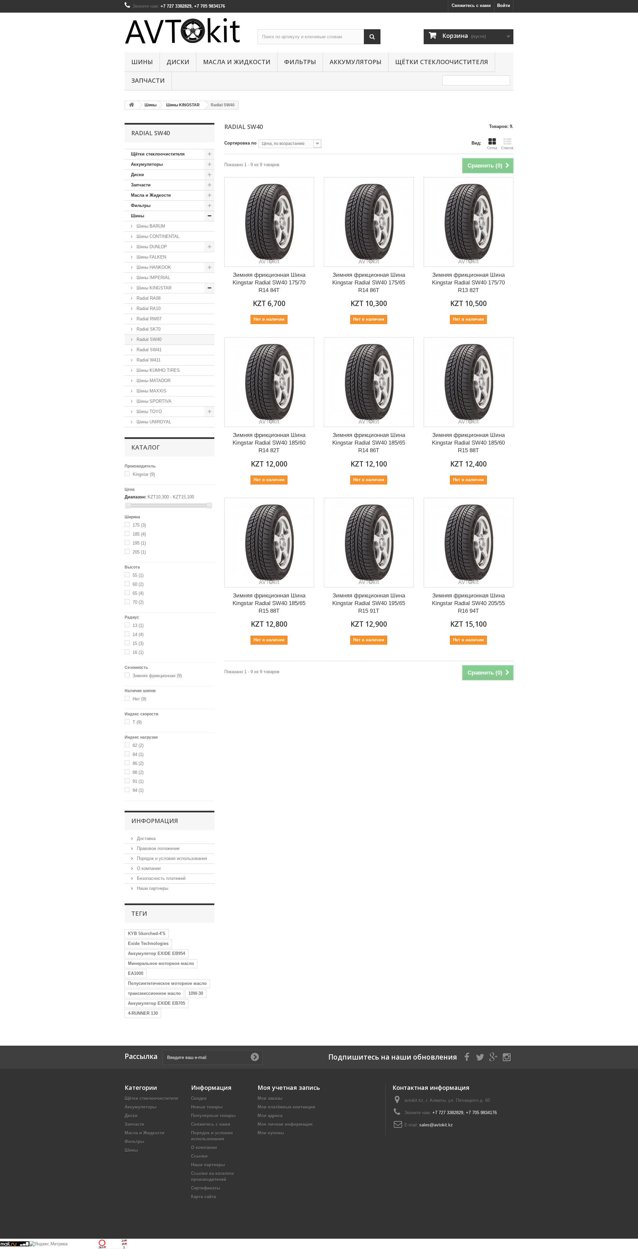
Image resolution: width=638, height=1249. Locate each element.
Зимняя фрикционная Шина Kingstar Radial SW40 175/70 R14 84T (269, 282)
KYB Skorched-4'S (146, 933)
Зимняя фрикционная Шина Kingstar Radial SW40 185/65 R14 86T (368, 442)
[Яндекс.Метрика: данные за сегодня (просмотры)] (48, 1244)
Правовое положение (157, 848)
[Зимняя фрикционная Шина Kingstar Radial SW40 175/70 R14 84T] (269, 221)
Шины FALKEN (150, 257)
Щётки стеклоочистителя (441, 62)
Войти (503, 5)
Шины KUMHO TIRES (157, 370)
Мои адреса (270, 1115)
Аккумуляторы (355, 62)
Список (507, 148)
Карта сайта (203, 1196)
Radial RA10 (147, 308)
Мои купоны (271, 1132)
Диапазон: (135, 496)
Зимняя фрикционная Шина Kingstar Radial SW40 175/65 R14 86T (368, 282)
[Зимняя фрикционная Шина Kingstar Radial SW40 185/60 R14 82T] (269, 382)
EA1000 (135, 973)
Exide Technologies (148, 943)
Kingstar (144, 474)
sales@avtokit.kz (436, 1124)
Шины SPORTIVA (153, 401)
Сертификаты (205, 1188)
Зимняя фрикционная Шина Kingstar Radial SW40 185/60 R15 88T (468, 442)
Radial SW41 (148, 349)
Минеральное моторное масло (161, 963)
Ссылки (199, 1156)
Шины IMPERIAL (152, 277)
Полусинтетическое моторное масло (167, 983)
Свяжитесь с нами (471, 5)
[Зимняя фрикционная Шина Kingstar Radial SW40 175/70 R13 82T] (468, 221)
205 (139, 552)
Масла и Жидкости (236, 62)
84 (138, 754)
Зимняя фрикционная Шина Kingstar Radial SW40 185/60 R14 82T (269, 442)
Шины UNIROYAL (153, 421)
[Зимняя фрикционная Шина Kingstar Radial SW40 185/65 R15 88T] (269, 542)
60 (138, 584)
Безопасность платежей (160, 878)
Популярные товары (213, 1115)
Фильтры (300, 62)
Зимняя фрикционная (157, 675)
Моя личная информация (285, 1124)
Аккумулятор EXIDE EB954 (156, 953)
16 (138, 652)
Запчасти (148, 80)
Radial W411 (147, 360)
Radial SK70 (147, 329)
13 (138, 625)
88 (138, 772)
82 (138, 745)
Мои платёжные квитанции (286, 1106)
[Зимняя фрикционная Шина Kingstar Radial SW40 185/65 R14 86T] (368, 382)
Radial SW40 (148, 339)
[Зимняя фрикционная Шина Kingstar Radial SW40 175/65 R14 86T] (368, 221)
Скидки (199, 1098)
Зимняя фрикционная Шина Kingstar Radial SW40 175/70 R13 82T (468, 282)
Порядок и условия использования (171, 858)
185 (139, 534)
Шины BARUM (150, 226)
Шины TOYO (148, 411)
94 (138, 790)
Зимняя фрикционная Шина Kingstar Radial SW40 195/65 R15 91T (368, 602)
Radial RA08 (147, 298)
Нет (139, 698)
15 (138, 643)
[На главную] (131, 105)
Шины (142, 62)
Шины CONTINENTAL (157, 236)
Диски (177, 62)
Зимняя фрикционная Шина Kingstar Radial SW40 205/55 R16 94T (468, 602)
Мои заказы (270, 1098)
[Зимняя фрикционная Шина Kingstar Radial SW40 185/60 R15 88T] (468, 382)
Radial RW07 (148, 318)
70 (138, 602)
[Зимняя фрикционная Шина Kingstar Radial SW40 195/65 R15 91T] (368, 542)
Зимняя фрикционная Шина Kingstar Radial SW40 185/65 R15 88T (269, 602)
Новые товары (207, 1106)
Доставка (146, 838)
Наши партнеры (152, 888)
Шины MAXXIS (150, 390)
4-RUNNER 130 (143, 1013)
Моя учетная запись (289, 1088)
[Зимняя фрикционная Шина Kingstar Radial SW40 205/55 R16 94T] (468, 542)
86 (138, 763)
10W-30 (195, 993)
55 (138, 575)
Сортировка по (240, 143)
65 (138, 593)
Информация (154, 821)
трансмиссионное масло (154, 993)
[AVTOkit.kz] (186, 31)
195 (139, 543)
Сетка (492, 148)
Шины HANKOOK (153, 267)
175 (139, 525)
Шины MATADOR (152, 380)
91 (138, 781)
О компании (148, 868)
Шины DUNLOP (151, 246)
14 (138, 634)
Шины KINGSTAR (153, 287)
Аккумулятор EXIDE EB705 (156, 1003)
